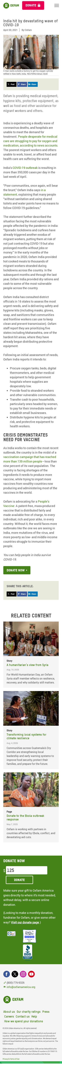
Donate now (16, 570)
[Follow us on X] (15, 974)
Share (23, 84)
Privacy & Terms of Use (11, 1059)
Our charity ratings (29, 1011)
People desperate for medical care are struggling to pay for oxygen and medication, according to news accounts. (30, 141)
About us (9, 1011)
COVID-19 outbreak (25, 168)
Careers (9, 1016)
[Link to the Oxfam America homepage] (9, 6)
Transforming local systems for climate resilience (26, 736)
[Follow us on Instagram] (23, 974)
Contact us (23, 1016)
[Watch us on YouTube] (31, 974)
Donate (30, 5)
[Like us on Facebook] (6, 974)
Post (13, 84)
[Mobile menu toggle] (56, 5)
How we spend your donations (23, 1021)
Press (45, 1011)
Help (34, 1016)
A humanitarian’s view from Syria (27, 665)
